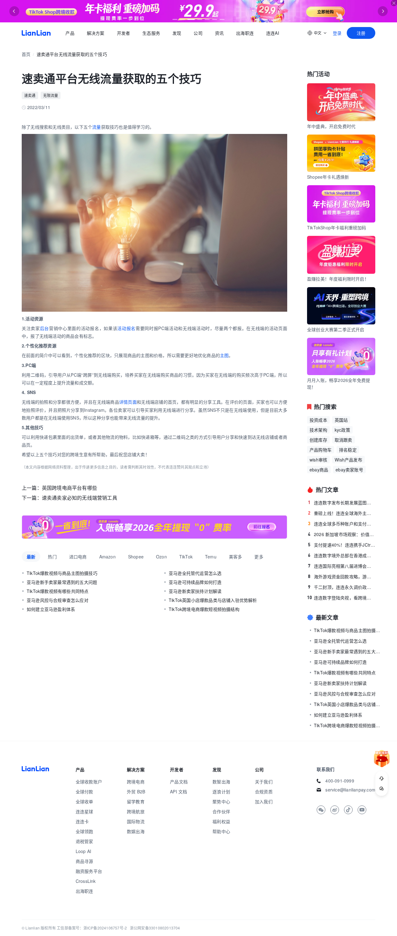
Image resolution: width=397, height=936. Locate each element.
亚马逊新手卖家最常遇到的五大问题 (62, 582)
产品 (69, 33)
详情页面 (128, 402)
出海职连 (245, 33)
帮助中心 (221, 831)
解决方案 (95, 33)
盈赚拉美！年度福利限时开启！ (338, 279)
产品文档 (179, 781)
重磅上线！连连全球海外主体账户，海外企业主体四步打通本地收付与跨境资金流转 (341, 513)
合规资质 (264, 791)
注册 (361, 33)
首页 (36, 33)
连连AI (272, 33)
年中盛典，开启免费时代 (331, 126)
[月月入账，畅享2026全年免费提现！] (154, 527)
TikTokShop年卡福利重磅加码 (336, 227)
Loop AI (83, 851)
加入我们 (264, 801)
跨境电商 (136, 781)
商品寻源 (84, 861)
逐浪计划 (221, 791)
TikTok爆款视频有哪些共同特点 (57, 591)
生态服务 (151, 33)
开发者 (123, 33)
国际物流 (136, 821)
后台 (44, 328)
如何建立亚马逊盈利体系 (51, 609)
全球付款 (84, 791)
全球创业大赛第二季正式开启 (335, 329)
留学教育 (136, 801)
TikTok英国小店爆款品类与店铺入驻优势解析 (213, 600)
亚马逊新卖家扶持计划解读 (195, 591)
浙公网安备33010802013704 (155, 927)
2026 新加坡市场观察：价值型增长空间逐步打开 (341, 534)
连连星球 (84, 811)
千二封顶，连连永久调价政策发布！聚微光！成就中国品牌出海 (341, 587)
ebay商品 (319, 469)
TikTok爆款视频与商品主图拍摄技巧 (62, 573)
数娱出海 (136, 831)
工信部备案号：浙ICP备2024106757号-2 (92, 927)
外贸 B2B (136, 791)
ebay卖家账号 (349, 469)
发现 (176, 33)
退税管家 (84, 841)
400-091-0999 (339, 781)
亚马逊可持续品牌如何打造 (195, 582)
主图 (224, 355)
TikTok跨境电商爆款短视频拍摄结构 (204, 609)
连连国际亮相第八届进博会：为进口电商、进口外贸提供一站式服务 (341, 566)
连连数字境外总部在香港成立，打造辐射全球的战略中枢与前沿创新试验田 (341, 555)
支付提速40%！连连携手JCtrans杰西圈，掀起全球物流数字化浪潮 (341, 545)
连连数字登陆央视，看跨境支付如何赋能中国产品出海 (341, 597)
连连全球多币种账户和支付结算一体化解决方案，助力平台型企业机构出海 (341, 524)
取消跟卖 (343, 440)
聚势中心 (221, 801)
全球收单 (84, 801)
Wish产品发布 (348, 460)
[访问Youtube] (362, 809)
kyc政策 (342, 430)
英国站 (341, 420)
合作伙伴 (221, 811)
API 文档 (178, 791)
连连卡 (82, 821)
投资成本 (318, 420)
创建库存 (318, 440)
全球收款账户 (89, 781)
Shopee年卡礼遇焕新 (328, 177)
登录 (337, 33)
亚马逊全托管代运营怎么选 (195, 573)
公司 (198, 33)
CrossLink (86, 881)
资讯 (219, 33)
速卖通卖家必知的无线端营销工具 (79, 497)
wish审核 (318, 460)
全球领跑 (84, 831)
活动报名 (126, 328)
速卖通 (30, 95)
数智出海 (221, 781)
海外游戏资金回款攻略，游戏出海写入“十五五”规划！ (341, 576)
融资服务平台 (89, 871)
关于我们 (264, 781)
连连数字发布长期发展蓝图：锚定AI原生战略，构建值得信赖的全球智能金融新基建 (341, 502)
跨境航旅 (136, 811)
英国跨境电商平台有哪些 (69, 487)
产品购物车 (321, 450)
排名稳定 (348, 450)
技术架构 (318, 430)
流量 (96, 127)
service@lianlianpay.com (350, 790)
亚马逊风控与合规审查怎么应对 (57, 600)
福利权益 (221, 821)
